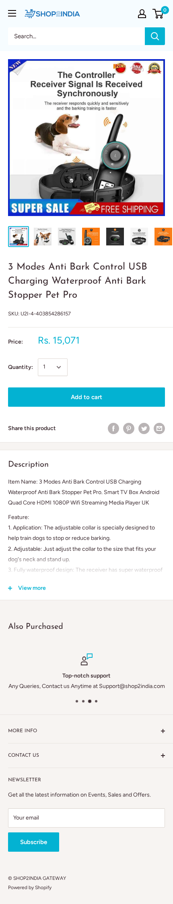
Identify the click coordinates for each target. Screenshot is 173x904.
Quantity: (20, 367)
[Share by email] (159, 428)
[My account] (142, 13)
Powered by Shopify (29, 887)
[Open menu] (12, 13)
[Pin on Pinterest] (128, 428)
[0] (158, 14)
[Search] (155, 36)
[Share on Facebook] (113, 428)
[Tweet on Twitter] (144, 428)
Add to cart (86, 397)
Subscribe (33, 842)
